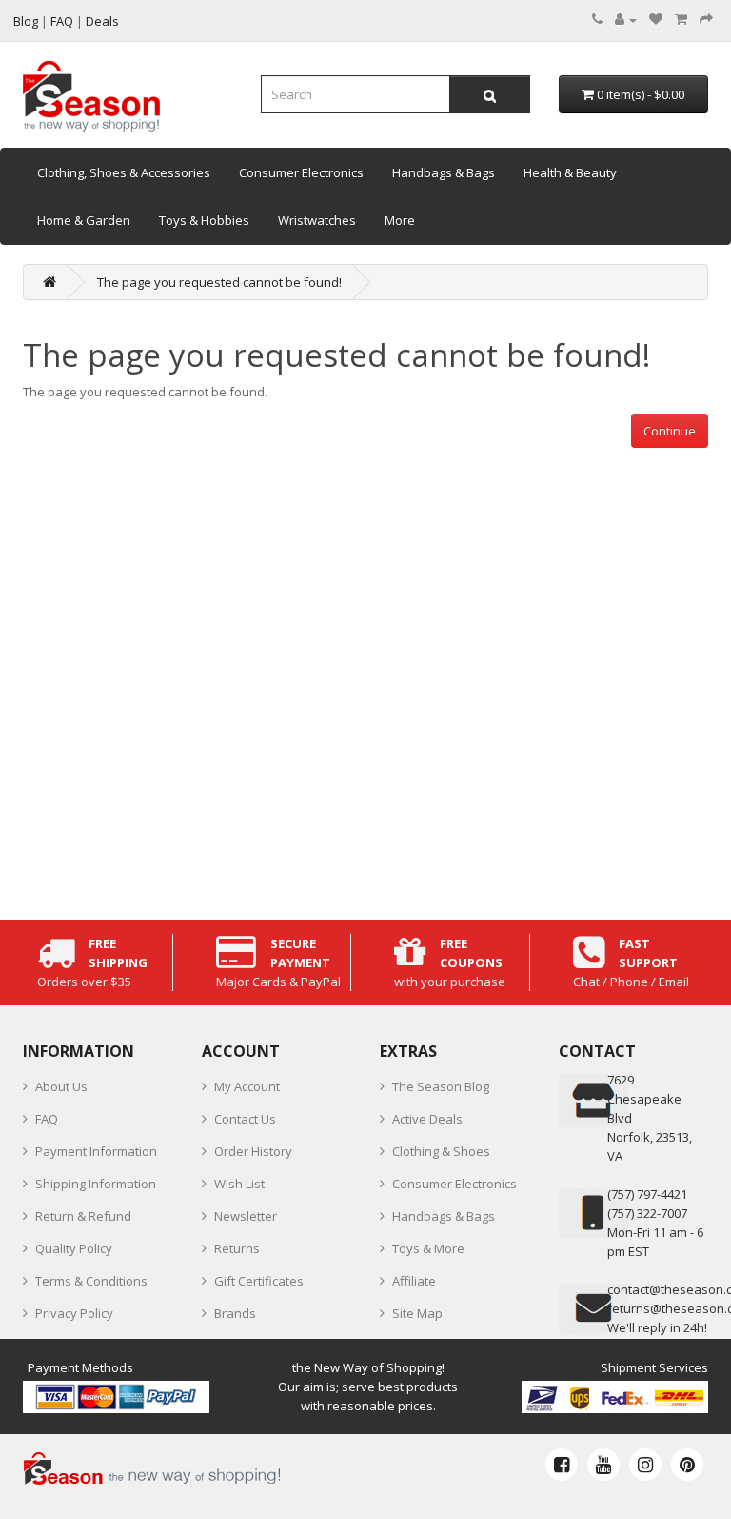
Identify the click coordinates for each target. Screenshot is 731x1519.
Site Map (417, 1313)
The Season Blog (440, 1086)
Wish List (239, 1183)
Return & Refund (83, 1216)
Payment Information (96, 1151)
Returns (237, 1248)
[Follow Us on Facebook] (561, 1464)
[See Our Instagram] (645, 1464)
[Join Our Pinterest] (687, 1464)
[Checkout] (706, 19)
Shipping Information (95, 1183)
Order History (253, 1151)
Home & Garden (83, 220)
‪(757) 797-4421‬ (647, 1194)
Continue (669, 430)
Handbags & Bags (443, 172)
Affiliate (414, 1280)
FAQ (46, 1118)
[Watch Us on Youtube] (603, 1464)
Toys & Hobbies (204, 220)
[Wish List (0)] (655, 19)
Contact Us (245, 1118)
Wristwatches (317, 220)
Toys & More (428, 1248)
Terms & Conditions (91, 1280)
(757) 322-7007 (647, 1213)
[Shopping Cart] (681, 19)
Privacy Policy (74, 1313)
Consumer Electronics (301, 172)
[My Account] (626, 19)
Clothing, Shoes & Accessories (123, 172)
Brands (235, 1313)
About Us (61, 1086)
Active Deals (427, 1118)
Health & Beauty (570, 172)
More (400, 220)
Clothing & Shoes (441, 1151)
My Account (247, 1086)
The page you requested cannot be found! (219, 282)
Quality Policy (73, 1248)
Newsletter (245, 1216)
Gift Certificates (259, 1280)
